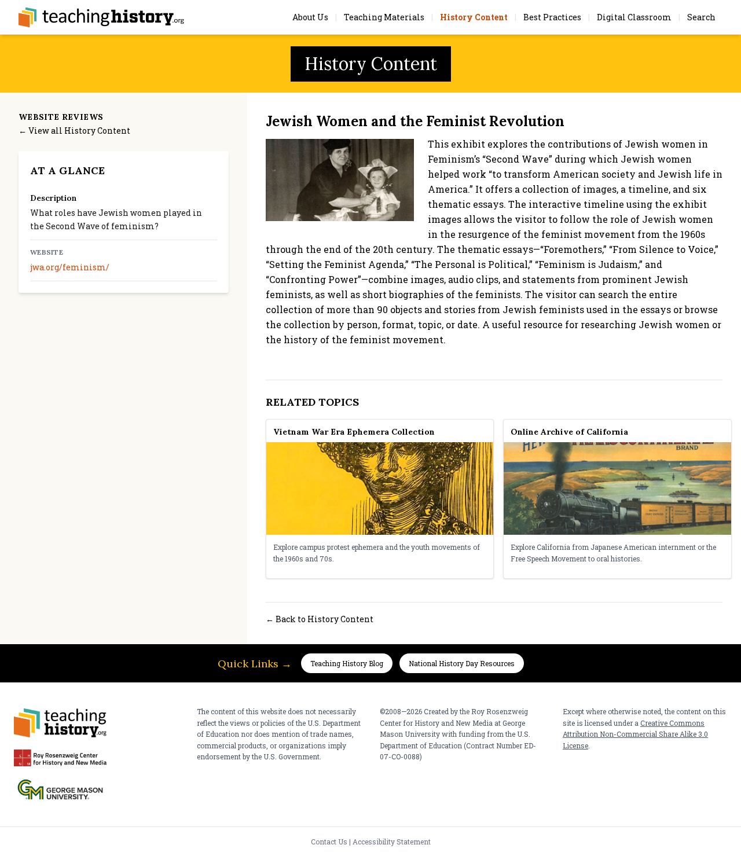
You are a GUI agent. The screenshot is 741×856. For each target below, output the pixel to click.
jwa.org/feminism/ (69, 267)
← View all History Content (74, 130)
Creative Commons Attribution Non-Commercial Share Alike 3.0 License (635, 734)
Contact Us (329, 841)
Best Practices (552, 17)
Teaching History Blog (346, 663)
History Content (474, 17)
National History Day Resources (462, 663)
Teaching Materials (384, 17)
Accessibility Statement (392, 841)
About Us (310, 17)
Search (701, 17)
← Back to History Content (319, 618)
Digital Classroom (634, 17)
